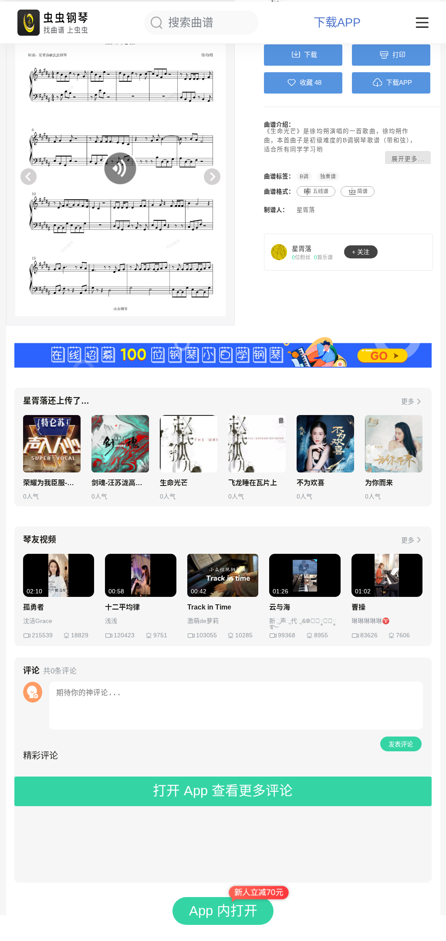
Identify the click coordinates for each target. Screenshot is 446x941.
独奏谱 (328, 176)
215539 (42, 635)
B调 (304, 176)
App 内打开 (223, 910)
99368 (286, 635)
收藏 (306, 82)
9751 (160, 635)
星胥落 (306, 210)
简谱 (362, 191)
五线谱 (320, 191)
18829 (79, 635)
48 (317, 82)
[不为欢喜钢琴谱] (325, 443)
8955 (321, 635)
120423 (124, 635)
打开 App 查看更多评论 (223, 790)
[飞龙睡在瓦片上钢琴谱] (257, 443)
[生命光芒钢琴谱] (188, 443)
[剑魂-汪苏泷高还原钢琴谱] (120, 443)
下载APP (337, 23)
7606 (403, 635)
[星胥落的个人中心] (279, 252)
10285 (244, 635)
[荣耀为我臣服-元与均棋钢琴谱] (52, 443)
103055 (206, 635)
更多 (407, 401)
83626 (369, 635)
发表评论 (401, 744)
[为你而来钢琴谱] (393, 443)
